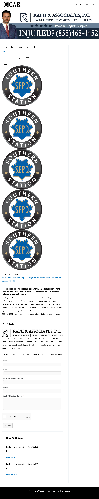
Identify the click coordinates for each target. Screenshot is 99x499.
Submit (8, 425)
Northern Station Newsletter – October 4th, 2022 (22, 447)
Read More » (11, 457)
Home (4, 51)
